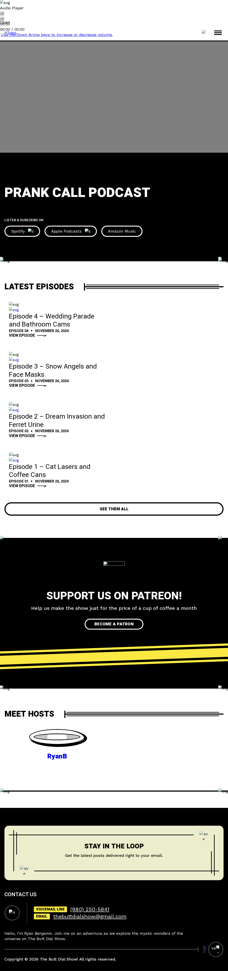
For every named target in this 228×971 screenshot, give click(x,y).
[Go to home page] (10, 32)
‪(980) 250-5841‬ (89, 909)
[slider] (57, 34)
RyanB (57, 756)
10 (2, 13)
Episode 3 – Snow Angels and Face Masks (53, 371)
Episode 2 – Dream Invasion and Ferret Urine (57, 421)
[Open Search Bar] (204, 32)
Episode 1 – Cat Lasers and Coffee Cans (49, 471)
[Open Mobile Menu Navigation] (218, 32)
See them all (114, 509)
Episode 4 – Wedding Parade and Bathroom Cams (51, 321)
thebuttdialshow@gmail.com (89, 916)
